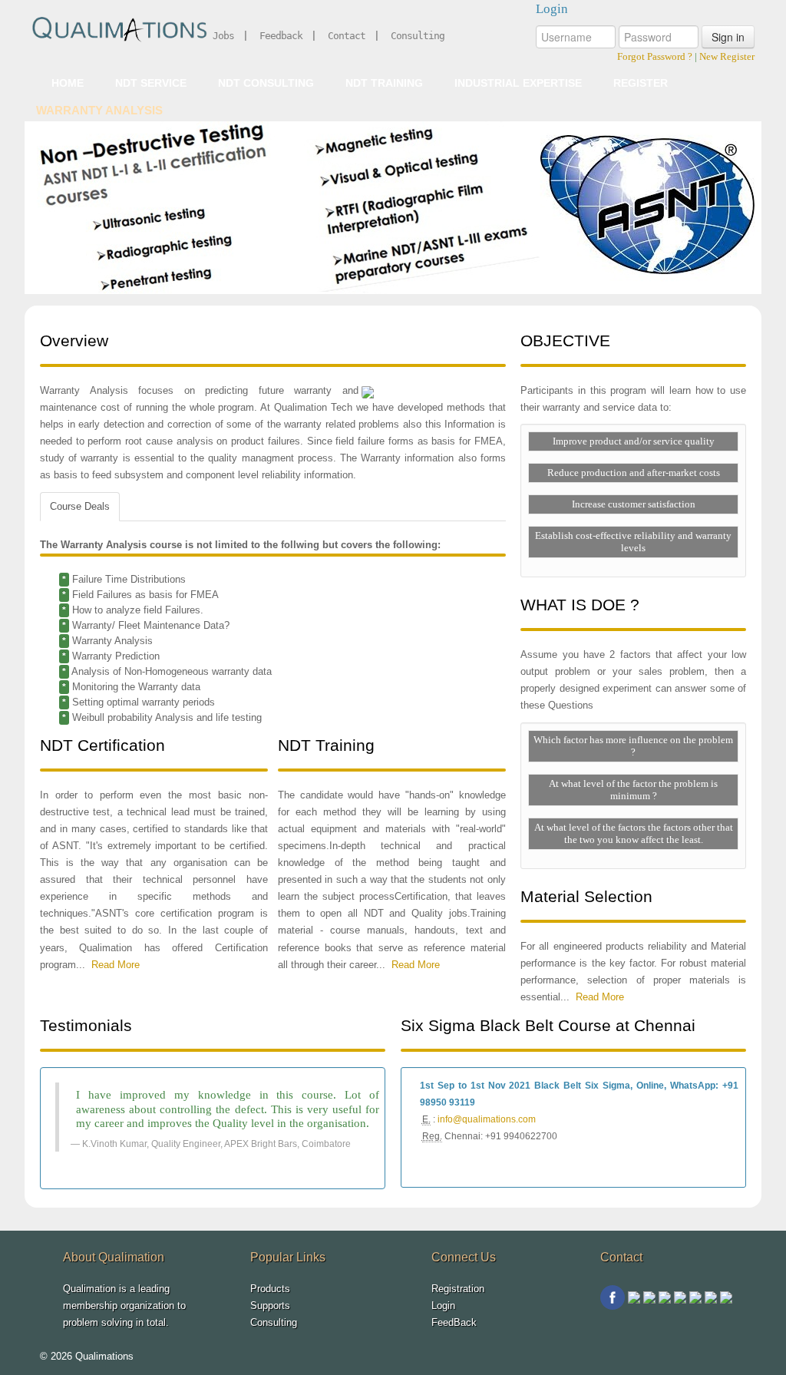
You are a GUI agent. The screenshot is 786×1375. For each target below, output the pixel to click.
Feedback (280, 35)
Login (443, 1305)
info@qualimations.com (487, 1119)
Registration (457, 1288)
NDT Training (384, 83)
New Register (727, 56)
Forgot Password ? (654, 56)
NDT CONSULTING (266, 83)
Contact (346, 35)
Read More (115, 964)
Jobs (223, 35)
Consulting (417, 35)
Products (270, 1288)
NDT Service (151, 83)
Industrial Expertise (518, 83)
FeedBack (454, 1322)
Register (640, 83)
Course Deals (80, 506)
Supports (270, 1305)
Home (67, 83)
